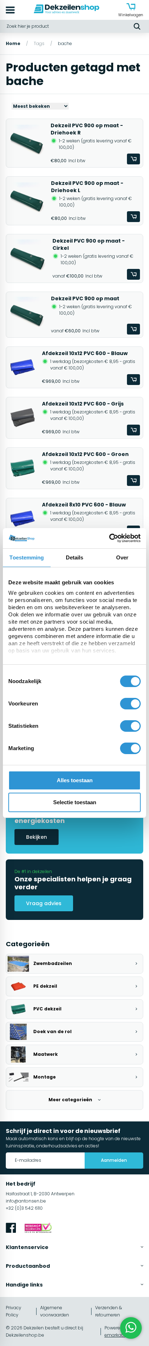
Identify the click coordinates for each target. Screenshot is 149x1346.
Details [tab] (75, 557)
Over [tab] (122, 557)
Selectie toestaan (74, 802)
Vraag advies (43, 903)
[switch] (130, 703)
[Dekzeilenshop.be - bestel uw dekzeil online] (67, 10)
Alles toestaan (75, 780)
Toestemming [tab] (26, 557)
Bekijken (36, 837)
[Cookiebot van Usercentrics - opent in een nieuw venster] (109, 538)
